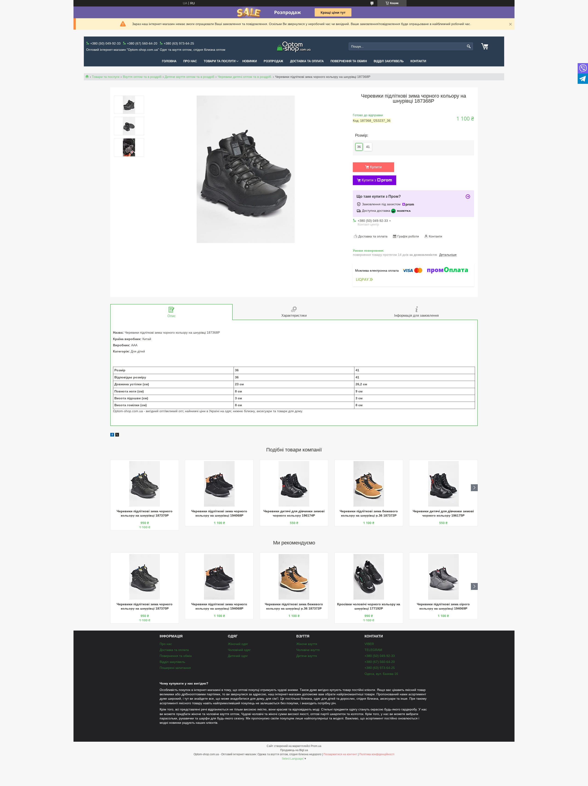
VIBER (369, 644)
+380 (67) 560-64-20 (380, 662)
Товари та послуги (219, 61)
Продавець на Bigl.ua (294, 750)
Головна (169, 61)
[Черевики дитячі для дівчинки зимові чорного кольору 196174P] (294, 484)
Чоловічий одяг (239, 650)
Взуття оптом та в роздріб (142, 77)
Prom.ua (316, 746)
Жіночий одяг (238, 644)
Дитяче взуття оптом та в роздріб (189, 77)
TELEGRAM (373, 650)
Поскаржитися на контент (340, 754)
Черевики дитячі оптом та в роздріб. (245, 77)
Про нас (190, 61)
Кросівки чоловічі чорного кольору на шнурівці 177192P (368, 606)
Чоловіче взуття (308, 650)
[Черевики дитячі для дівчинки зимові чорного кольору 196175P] (443, 484)
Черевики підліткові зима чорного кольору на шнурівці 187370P (144, 513)
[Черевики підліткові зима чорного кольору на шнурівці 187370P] (145, 484)
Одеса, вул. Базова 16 (381, 674)
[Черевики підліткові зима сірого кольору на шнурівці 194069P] (443, 577)
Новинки (249, 61)
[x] (117, 435)
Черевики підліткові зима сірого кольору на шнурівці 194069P (443, 606)
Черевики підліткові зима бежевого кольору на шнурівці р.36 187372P (369, 513)
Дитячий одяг (238, 656)
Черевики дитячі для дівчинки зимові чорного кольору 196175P (443, 513)
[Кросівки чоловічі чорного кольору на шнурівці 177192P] (369, 577)
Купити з (369, 180)
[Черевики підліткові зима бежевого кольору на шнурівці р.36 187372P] (369, 484)
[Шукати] (468, 46)
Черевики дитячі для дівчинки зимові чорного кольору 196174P (294, 513)
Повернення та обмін (349, 61)
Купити (376, 167)
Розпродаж (273, 61)
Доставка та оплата (307, 61)
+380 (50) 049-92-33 (380, 656)
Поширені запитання (175, 668)
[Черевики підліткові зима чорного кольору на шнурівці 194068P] (219, 484)
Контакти (418, 61)
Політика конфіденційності (376, 754)
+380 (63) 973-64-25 (380, 668)
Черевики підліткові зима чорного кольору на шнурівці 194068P (219, 513)
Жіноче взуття (306, 644)
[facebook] (112, 435)
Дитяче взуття (306, 656)
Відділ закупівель (389, 61)
